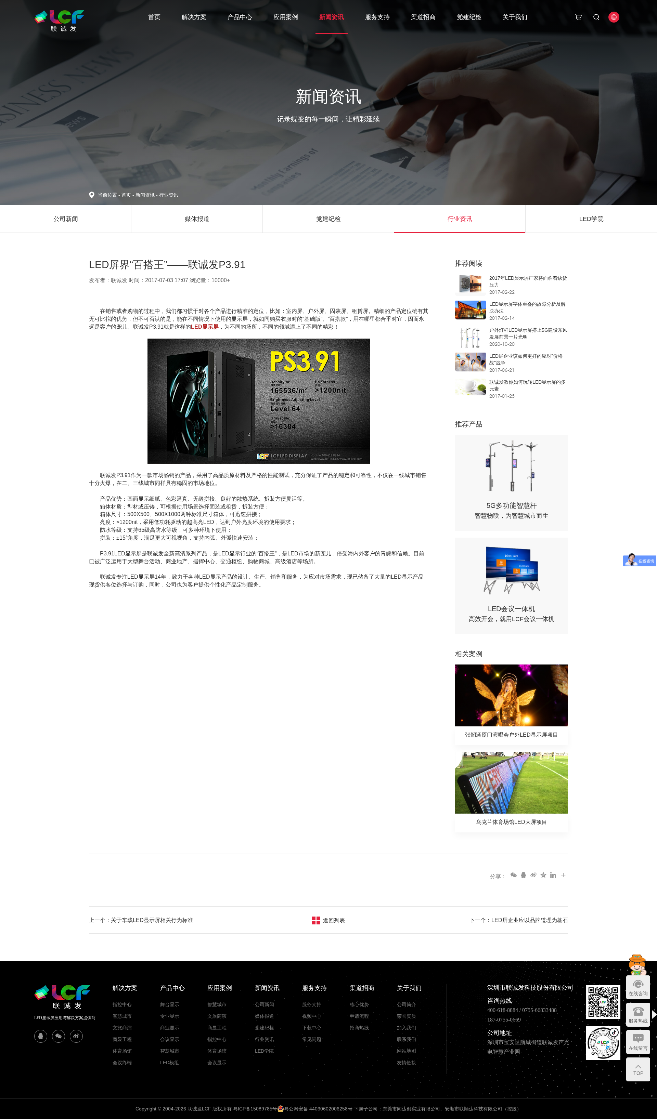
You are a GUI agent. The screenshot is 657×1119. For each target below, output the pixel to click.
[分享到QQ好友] (523, 874)
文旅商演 (122, 1027)
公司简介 (406, 1004)
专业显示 (169, 1016)
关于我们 (515, 17)
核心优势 (359, 1004)
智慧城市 (122, 1016)
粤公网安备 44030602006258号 (318, 1108)
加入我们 (406, 1027)
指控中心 (122, 1004)
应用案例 (285, 17)
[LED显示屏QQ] (40, 1036)
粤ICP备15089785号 (255, 1108)
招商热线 (359, 1027)
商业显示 (169, 1027)
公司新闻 (264, 1004)
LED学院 (264, 1051)
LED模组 (169, 1062)
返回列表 (334, 920)
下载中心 (311, 1027)
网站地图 (406, 1051)
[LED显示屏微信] (58, 1036)
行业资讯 (168, 195)
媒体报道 (264, 1016)
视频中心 (311, 1016)
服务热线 (638, 1021)
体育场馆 (122, 1051)
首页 (154, 17)
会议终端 (122, 1062)
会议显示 (169, 1039)
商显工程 (122, 1039)
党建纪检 (469, 17)
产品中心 (240, 17)
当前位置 (109, 195)
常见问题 (311, 1039)
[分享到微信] (513, 874)
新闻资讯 (331, 17)
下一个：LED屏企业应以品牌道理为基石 (518, 920)
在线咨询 (638, 993)
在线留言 (638, 1048)
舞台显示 (169, 1004)
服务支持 (377, 17)
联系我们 (406, 1039)
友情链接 (406, 1062)
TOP (638, 1073)
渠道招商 (423, 17)
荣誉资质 (406, 1016)
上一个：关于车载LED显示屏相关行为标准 (141, 920)
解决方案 (194, 17)
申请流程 (359, 1016)
